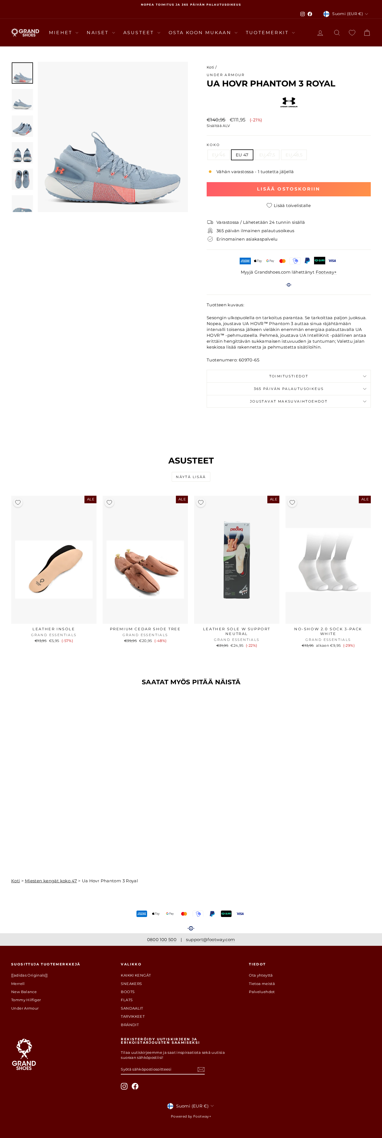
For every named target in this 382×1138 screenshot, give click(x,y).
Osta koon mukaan (201, 32)
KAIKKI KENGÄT (136, 975)
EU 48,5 (294, 154)
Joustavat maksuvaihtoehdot (288, 401)
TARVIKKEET (133, 1016)
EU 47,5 (267, 154)
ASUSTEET (139, 32)
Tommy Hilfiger (26, 1000)
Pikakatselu (54, 618)
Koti (210, 67)
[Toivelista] (352, 32)
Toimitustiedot (288, 376)
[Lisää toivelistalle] (18, 502)
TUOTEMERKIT (268, 32)
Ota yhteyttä (261, 975)
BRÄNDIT (130, 1024)
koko (213, 145)
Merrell (18, 983)
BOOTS (128, 991)
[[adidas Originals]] (29, 975)
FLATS (127, 1000)
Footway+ (326, 272)
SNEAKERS (131, 983)
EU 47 (242, 154)
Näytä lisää (191, 477)
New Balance (24, 991)
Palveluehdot (262, 991)
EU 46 (218, 154)
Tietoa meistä (262, 983)
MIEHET (61, 32)
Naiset (98, 32)
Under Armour (226, 75)
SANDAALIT (132, 1008)
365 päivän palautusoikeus (289, 389)
